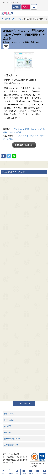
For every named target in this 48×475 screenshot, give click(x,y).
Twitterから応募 (21, 129)
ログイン (26, 7)
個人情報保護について (13, 439)
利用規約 (7, 432)
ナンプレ (23, 473)
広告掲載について (11, 445)
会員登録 (16, 7)
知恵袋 (44, 473)
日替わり (10, 473)
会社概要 (7, 426)
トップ (3, 473)
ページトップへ (24, 403)
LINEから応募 (15, 132)
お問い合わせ (9, 420)
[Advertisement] (24, 289)
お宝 (17, 473)
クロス (31, 473)
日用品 (10, 139)
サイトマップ (9, 414)
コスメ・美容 (22, 135)
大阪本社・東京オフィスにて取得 (37, 465)
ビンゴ (38, 473)
